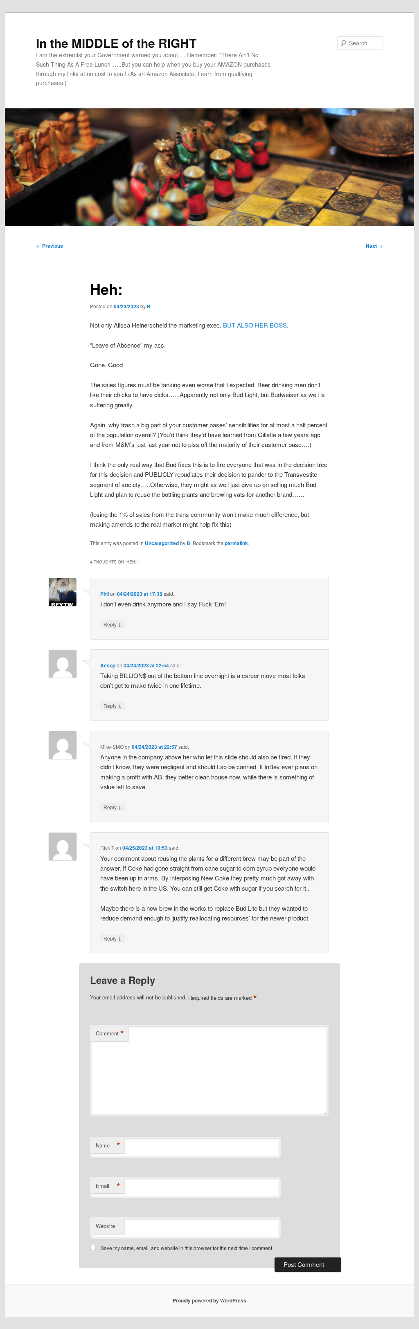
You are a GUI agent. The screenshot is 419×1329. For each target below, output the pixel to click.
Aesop (107, 665)
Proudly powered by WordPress (209, 1300)
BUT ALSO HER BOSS (255, 325)
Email (108, 1185)
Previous (49, 245)
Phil (104, 593)
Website (105, 1226)
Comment (110, 1033)
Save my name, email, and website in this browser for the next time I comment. (187, 1247)
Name (108, 1145)
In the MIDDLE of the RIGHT (116, 43)
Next (374, 245)
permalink (236, 543)
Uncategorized (162, 543)
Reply (113, 624)
